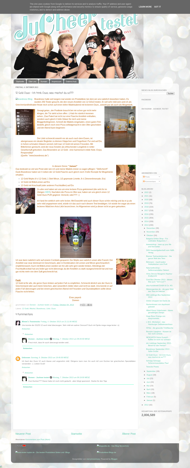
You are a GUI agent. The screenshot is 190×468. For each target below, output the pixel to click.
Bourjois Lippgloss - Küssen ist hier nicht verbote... (158, 332)
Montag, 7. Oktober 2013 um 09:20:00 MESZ (71, 339)
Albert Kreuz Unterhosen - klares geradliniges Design (159, 311)
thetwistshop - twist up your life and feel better (158, 245)
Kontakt (44, 81)
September (151, 371)
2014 (146, 221)
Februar (150, 397)
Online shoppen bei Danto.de (158, 301)
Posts (147, 177)
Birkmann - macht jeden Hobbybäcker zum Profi (156, 263)
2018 (146, 207)
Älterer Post (129, 433)
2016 (146, 214)
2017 (146, 210)
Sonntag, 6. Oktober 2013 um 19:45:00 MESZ (50, 357)
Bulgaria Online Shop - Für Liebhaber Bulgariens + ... (157, 240)
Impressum (56, 81)
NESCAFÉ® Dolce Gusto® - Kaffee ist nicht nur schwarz (158, 338)
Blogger (114, 459)
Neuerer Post (23, 433)
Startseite (20, 81)
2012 (146, 405)
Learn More (145, 7)
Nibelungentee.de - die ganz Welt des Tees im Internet (159, 290)
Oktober (150, 235)
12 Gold (25, 308)
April (149, 389)
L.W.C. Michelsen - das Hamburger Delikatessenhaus (159, 323)
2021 (146, 196)
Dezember (151, 228)
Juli (148, 378)
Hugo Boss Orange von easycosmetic (155, 317)
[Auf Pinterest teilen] (91, 305)
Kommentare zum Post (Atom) (37, 439)
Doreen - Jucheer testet (38, 339)
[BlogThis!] (83, 305)
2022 (146, 192)
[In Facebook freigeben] (88, 305)
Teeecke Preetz (152, 367)
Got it (157, 7)
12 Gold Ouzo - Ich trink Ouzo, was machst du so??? (158, 356)
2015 (146, 218)
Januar (150, 400)
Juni (148, 382)
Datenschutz (71, 81)
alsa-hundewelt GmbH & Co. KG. (159, 285)
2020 (146, 200)
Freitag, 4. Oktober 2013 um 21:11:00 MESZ (59, 322)
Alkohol (32, 308)
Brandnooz (40, 308)
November (151, 232)
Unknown (26, 357)
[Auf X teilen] (86, 305)
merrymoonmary (93, 459)
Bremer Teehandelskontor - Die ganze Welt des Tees (159, 257)
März (149, 393)
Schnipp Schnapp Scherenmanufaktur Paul (157, 362)
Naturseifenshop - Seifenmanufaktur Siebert (157, 269)
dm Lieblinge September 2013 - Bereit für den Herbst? (159, 344)
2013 (146, 225)
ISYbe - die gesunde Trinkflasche (159, 328)
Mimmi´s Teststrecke (31, 322)
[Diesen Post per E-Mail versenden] (81, 305)
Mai (148, 386)
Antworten (26, 329)
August (150, 375)
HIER (47, 192)
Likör (48, 308)
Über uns (32, 81)
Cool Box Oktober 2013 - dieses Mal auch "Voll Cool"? (159, 281)
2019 (146, 203)
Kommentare (150, 181)
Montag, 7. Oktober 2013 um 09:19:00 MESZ (71, 377)
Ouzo (53, 308)
